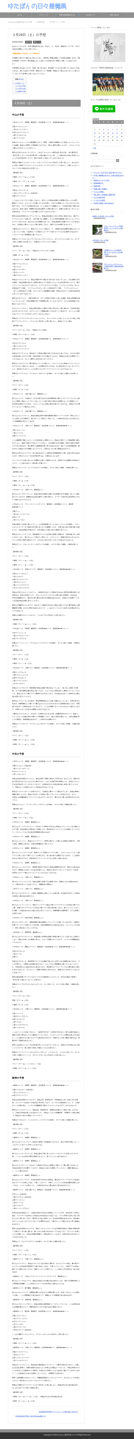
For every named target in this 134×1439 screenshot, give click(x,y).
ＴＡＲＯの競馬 (99, 200)
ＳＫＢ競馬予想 (99, 197)
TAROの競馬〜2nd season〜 (104, 203)
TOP (21, 22)
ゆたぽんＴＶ (90, 15)
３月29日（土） (19, 83)
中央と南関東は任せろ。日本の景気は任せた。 (108, 176)
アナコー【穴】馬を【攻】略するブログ (108, 172)
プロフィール (43, 15)
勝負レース (37, 42)
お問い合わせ (114, 15)
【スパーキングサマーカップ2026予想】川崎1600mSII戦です (114, 266)
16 (121, 133)
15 (117, 133)
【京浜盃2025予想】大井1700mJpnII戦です (30, 1416)
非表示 (21, 79)
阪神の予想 (20, 91)
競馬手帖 (97, 186)
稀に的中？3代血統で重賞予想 (104, 194)
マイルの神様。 (99, 192)
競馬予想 (28, 42)
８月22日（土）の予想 (100, 240)
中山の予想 (20, 86)
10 (95, 133)
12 (103, 133)
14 (112, 133)
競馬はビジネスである (102, 180)
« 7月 (94, 148)
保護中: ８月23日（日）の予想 (103, 216)
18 (99, 136)
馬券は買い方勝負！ (101, 189)
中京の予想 (20, 89)
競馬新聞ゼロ (98, 183)
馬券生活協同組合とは (67, 15)
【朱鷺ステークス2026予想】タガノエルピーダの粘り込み (113, 252)
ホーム (20, 15)
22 (117, 136)
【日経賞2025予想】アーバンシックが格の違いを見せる (58, 1412)
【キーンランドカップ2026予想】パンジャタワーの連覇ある (113, 228)
